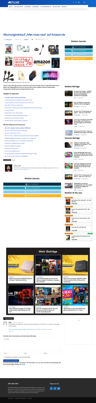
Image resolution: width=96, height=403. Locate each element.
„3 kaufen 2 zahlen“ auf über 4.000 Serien (15, 97)
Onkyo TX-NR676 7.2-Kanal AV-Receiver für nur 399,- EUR (19, 102)
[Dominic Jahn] (8, 168)
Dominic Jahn (8, 39)
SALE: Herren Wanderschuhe (12, 151)
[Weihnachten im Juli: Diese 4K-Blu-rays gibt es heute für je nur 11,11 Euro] (75, 295)
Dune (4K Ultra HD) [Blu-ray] (79, 227)
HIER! (23, 364)
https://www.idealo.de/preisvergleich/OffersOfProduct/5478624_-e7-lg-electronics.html (30, 329)
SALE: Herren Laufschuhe (11, 148)
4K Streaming (76, 106)
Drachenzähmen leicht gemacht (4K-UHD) (81, 236)
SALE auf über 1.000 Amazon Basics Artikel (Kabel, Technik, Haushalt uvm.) (23, 107)
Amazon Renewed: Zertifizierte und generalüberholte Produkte (21, 153)
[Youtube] (79, 2)
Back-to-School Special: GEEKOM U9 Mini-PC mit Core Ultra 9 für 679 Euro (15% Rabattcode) (75, 280)
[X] (76, 2)
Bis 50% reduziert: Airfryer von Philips (14, 118)
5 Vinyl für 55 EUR (9, 110)
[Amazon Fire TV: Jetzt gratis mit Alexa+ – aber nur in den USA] (69, 113)
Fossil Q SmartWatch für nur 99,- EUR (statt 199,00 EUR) (19, 140)
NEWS (75, 190)
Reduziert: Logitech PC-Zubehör (13, 146)
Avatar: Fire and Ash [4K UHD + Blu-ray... (81, 209)
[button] (84, 2)
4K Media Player (77, 178)
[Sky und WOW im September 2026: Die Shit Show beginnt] (69, 104)
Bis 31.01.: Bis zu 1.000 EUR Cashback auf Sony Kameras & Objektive (22, 135)
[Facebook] (74, 2)
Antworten (11, 331)
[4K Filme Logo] (16, 2)
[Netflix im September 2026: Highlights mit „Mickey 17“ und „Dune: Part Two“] (69, 145)
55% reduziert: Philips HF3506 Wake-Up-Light (16, 115)
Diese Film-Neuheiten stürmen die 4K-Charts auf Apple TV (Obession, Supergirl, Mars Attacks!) (48, 280)
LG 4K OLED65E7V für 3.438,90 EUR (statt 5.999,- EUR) (18, 100)
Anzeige (75, 126)
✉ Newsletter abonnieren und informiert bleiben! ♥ (17, 357)
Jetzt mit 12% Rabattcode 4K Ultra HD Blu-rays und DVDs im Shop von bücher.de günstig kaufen (47, 310)
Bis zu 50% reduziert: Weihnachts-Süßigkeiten (16, 156)
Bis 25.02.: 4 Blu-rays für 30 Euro (13, 133)
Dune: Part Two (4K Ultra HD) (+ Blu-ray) (81, 218)
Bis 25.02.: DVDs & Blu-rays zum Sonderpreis (16, 130)
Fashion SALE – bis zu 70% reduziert (14, 113)
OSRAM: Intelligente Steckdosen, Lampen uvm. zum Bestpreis (20, 138)
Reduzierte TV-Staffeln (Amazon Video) (14, 143)
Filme (75, 97)
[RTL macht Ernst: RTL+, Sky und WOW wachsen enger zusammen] (69, 133)
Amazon (13, 160)
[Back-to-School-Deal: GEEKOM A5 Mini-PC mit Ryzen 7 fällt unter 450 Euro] (21, 265)
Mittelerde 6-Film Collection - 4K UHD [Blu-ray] (81, 201)
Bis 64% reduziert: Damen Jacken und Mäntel (16, 120)
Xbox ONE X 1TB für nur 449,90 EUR (14, 105)
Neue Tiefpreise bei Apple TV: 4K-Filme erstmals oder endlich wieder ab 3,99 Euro (20, 310)
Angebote (26, 39)
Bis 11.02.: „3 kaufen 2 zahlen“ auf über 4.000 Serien (18, 128)
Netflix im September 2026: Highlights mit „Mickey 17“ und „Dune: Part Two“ (82, 144)
